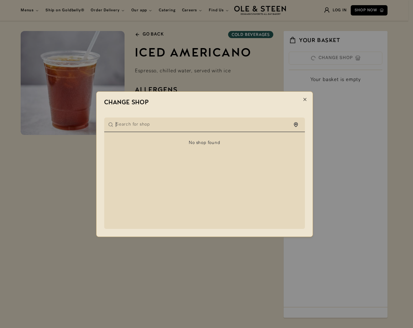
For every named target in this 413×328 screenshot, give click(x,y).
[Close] (304, 99)
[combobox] (208, 125)
